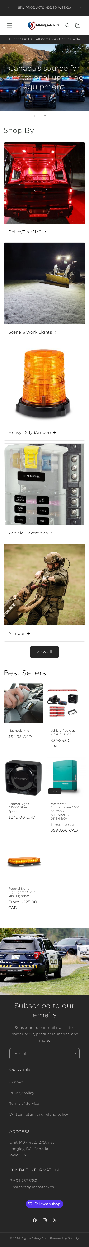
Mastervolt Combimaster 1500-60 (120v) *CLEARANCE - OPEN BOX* (66, 811)
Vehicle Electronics (28, 533)
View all (44, 651)
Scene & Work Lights (30, 332)
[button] (9, 25)
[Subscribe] (74, 1053)
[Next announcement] (80, 8)
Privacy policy (21, 1093)
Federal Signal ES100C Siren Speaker (19, 807)
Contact (16, 1082)
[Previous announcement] (9, 8)
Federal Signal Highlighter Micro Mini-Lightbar (21, 891)
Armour (17, 633)
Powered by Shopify (64, 1238)
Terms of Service (24, 1103)
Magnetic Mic (18, 730)
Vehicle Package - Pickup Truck (64, 732)
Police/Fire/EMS (25, 231)
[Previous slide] (34, 116)
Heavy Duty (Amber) (30, 432)
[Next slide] (55, 116)
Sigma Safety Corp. (35, 1238)
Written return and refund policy (38, 1114)
